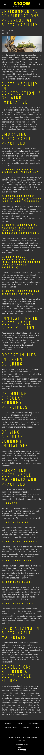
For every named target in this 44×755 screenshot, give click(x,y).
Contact (37, 727)
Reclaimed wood (9, 566)
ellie (6, 33)
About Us (8, 723)
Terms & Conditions (22, 744)
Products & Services (11, 727)
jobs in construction (10, 62)
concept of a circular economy (19, 412)
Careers (19, 723)
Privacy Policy (22, 740)
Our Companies (34, 723)
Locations (26, 727)
